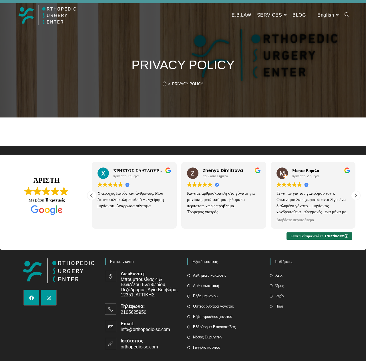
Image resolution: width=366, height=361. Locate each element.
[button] (355, 195)
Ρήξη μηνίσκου (205, 296)
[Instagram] (49, 298)
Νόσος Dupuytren (207, 337)
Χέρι (279, 275)
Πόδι (279, 306)
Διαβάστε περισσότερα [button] (295, 220)
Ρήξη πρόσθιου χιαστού (212, 316)
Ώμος (279, 286)
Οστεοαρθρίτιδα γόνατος (213, 306)
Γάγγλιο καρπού (206, 347)
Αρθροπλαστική (206, 286)
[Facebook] (31, 298)
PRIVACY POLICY (187, 84)
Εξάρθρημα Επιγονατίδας (214, 327)
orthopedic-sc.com (139, 346)
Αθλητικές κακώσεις (209, 275)
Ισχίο (279, 296)
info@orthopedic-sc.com (145, 329)
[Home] (164, 84)
